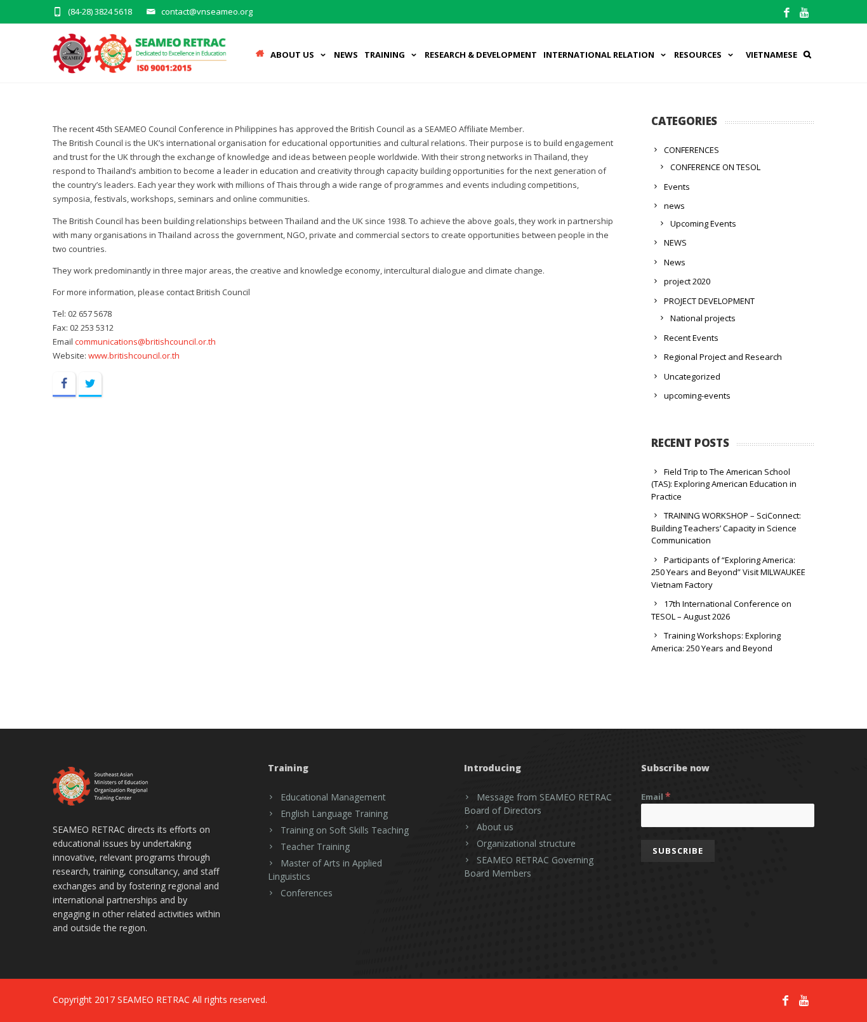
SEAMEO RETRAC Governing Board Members (528, 866)
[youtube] (805, 13)
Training (384, 54)
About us (495, 827)
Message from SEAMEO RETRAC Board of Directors (538, 803)
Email (656, 796)
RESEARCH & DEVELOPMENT (481, 54)
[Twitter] (90, 384)
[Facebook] (787, 13)
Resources (698, 54)
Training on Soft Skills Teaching (345, 830)
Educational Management (333, 797)
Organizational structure (526, 843)
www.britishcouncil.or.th (134, 355)
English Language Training (334, 813)
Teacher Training (315, 846)
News (346, 54)
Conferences (307, 893)
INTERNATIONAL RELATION (598, 54)
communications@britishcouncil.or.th (145, 341)
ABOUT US (292, 54)
